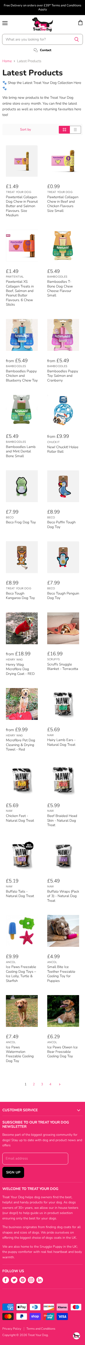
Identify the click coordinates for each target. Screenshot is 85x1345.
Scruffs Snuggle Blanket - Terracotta (62, 666)
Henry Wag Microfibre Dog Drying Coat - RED (20, 669)
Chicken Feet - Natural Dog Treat (20, 818)
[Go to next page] (59, 1084)
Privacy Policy (11, 1329)
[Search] (76, 39)
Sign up (13, 1172)
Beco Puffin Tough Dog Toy (61, 524)
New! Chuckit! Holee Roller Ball (62, 449)
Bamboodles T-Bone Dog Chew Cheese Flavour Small (60, 288)
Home (7, 61)
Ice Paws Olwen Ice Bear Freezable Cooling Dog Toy (62, 1052)
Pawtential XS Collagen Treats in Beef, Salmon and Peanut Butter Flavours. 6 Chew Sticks (20, 293)
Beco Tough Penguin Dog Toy (63, 595)
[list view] (75, 130)
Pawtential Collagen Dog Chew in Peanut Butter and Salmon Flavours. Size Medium (22, 206)
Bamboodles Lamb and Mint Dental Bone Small (21, 451)
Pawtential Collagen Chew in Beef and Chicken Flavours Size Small (62, 204)
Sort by (25, 129)
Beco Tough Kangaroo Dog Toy (20, 595)
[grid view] (64, 130)
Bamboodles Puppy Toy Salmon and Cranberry (62, 376)
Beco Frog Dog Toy (21, 522)
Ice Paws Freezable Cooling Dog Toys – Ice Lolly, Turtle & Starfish (21, 973)
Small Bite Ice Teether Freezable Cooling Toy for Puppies (61, 973)
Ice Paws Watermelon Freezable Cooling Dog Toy (20, 1054)
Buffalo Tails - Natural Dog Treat (20, 893)
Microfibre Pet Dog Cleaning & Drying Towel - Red (20, 745)
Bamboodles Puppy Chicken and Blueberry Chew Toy (22, 376)
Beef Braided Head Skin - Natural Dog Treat (62, 820)
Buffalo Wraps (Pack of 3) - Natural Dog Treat (63, 896)
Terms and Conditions (40, 1329)
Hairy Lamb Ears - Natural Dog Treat (61, 742)
